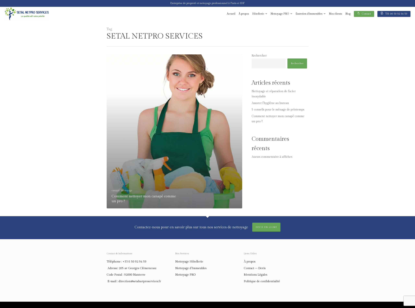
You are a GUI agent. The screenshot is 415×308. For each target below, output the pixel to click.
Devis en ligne (266, 227)
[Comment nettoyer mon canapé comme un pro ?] (174, 131)
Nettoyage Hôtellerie (189, 261)
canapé (115, 190)
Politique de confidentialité (262, 281)
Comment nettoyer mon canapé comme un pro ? (278, 118)
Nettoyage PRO (185, 274)
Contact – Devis (255, 268)
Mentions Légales (255, 274)
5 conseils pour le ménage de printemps (278, 109)
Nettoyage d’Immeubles (191, 268)
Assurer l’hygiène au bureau (270, 103)
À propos (249, 261)
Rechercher (259, 55)
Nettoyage (126, 190)
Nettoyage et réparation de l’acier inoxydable (274, 94)
